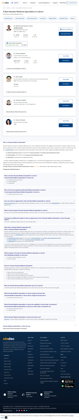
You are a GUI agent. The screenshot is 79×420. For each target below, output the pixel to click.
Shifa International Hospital (46, 357)
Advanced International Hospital (48, 363)
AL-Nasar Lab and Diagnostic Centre (50, 152)
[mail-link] (24, 410)
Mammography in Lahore (67, 348)
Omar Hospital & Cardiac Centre (48, 351)
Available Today (63, 18)
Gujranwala (30, 357)
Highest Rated (52, 18)
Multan (29, 351)
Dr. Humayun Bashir (20, 100)
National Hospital (44, 346)
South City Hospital (45, 368)
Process (6, 383)
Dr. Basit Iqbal (18, 77)
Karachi (29, 340)
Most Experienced (32, 18)
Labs (62, 368)
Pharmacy (63, 365)
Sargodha (30, 363)
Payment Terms (8, 369)
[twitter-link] (14, 410)
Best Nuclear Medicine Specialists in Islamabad (15, 328)
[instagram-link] (19, 410)
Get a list (6, 319)
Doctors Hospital (34, 152)
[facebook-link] (17, 410)
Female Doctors (8, 18)
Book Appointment (66, 33)
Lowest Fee (43, 18)
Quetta (29, 368)
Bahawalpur (31, 365)
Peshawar (30, 354)
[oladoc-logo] (5, 2)
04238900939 (9, 150)
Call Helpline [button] (66, 60)
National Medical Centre (46, 378)
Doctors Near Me (20, 18)
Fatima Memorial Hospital (46, 348)
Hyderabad (30, 374)
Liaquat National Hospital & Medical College (49, 382)
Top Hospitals (43, 337)
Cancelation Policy (8, 378)
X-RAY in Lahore (65, 343)
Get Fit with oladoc (65, 374)
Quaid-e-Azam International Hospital (49, 360)
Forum (62, 360)
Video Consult (67, 29)
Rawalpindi (30, 348)
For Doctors (63, 363)
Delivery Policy (7, 364)
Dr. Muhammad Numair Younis (23, 26)
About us (6, 358)
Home (4, 7)
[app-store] (68, 381)
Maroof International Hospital (47, 365)
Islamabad (30, 346)
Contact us (6, 372)
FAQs (5, 380)
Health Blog (63, 357)
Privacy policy (7, 361)
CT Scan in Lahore (65, 346)
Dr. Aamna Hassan (19, 120)
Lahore (13, 7)
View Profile (66, 56)
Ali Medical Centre (44, 354)
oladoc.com (26, 408)
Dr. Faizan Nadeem (19, 53)
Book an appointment (9, 203)
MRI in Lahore (64, 340)
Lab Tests (63, 371)
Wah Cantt (30, 371)
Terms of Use (7, 375)
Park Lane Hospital (44, 375)
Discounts (73, 18)
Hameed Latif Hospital (45, 343)
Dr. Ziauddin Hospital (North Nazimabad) (47, 372)
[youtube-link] (22, 410)
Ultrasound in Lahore (66, 351)
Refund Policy (7, 366)
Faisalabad (30, 360)
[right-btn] (75, 19)
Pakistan (8, 7)
